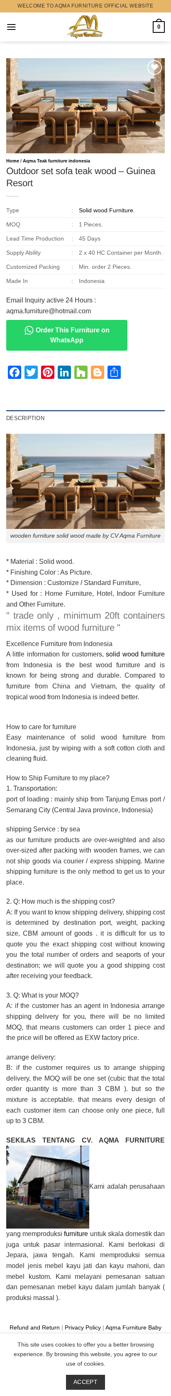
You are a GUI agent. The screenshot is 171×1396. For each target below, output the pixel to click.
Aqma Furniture (126, 1327)
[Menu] (11, 27)
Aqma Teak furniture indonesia (56, 160)
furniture (76, 1233)
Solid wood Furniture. (107, 210)
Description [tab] (25, 418)
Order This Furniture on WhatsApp (72, 335)
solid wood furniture (135, 654)
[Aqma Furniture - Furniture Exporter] (85, 27)
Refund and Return (35, 1327)
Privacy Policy (83, 1327)
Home (12, 160)
